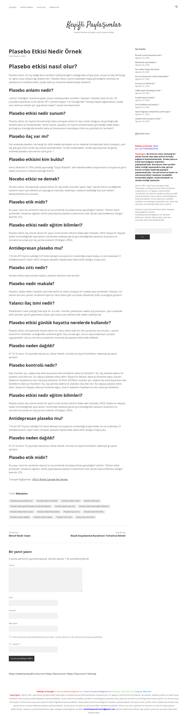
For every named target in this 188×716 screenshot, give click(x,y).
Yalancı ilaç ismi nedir (85, 517)
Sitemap (91, 673)
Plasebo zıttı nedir (64, 517)
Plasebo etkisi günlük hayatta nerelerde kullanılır (31, 506)
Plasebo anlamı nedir (70, 501)
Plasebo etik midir (91, 501)
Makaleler (22, 493)
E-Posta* (12, 610)
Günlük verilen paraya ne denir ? (148, 118)
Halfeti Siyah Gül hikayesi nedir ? (148, 90)
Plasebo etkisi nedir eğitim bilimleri (94, 506)
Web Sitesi (13, 623)
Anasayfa (12, 7)
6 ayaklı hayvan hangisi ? (145, 97)
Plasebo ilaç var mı (71, 511)
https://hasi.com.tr (77, 673)
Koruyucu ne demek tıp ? (145, 83)
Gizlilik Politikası (26, 7)
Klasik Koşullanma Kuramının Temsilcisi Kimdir (98, 535)
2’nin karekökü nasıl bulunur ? (147, 104)
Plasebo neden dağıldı (20, 517)
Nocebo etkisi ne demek (47, 501)
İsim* (11, 597)
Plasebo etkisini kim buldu (48, 511)
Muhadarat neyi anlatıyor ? (146, 62)
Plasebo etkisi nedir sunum (22, 511)
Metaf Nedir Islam (20, 535)
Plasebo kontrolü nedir (93, 511)
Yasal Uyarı (41, 7)
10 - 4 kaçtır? (15, 644)
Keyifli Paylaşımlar (94, 25)
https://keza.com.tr (56, 673)
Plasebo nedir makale (43, 517)
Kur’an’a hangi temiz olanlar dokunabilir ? (152, 76)
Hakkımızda (54, 7)
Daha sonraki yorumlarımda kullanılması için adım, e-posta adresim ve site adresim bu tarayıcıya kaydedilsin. (57, 637)
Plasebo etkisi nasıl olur (65, 506)
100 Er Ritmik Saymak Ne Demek (50, 479)
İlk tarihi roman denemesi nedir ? (148, 55)
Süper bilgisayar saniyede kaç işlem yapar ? (153, 111)
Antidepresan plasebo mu (21, 501)
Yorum (11, 565)
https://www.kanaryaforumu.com (27, 673)
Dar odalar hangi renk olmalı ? (147, 69)
